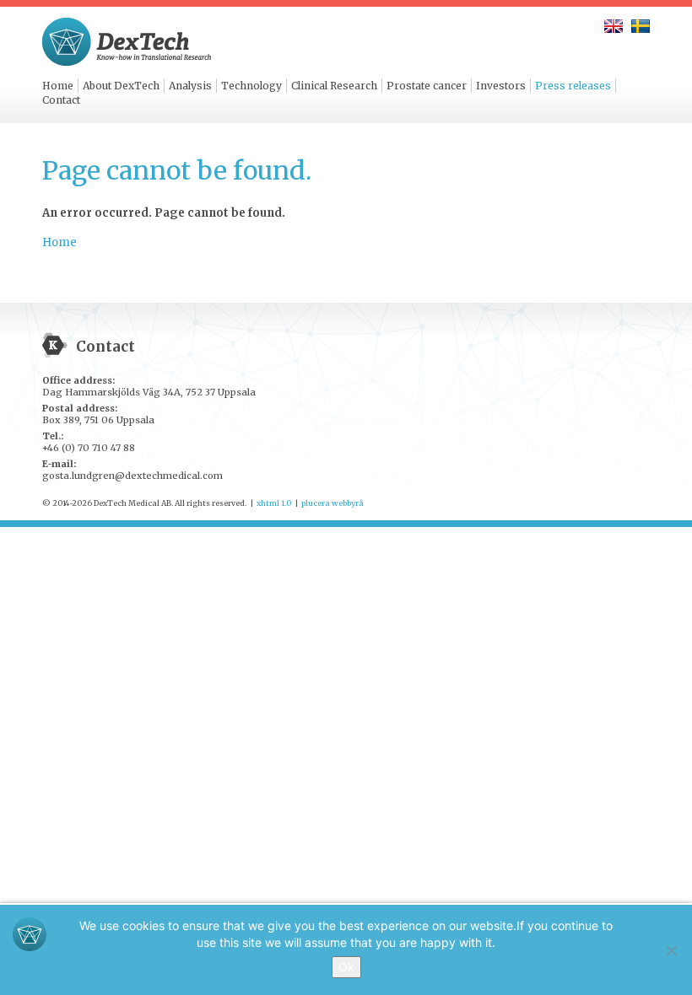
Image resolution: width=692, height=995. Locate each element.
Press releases (573, 85)
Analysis (190, 85)
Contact (61, 100)
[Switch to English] (613, 26)
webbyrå (348, 503)
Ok (346, 967)
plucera (315, 503)
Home (57, 85)
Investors (501, 85)
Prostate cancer (427, 85)
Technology (251, 85)
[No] (670, 950)
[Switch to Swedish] (640, 26)
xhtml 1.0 (274, 503)
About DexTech (121, 85)
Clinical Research (334, 85)
